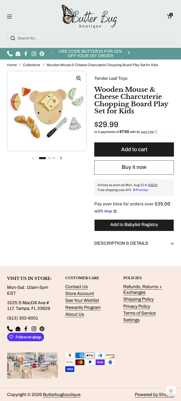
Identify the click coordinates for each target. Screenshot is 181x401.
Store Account (79, 293)
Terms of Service (139, 313)
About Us (74, 314)
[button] (169, 16)
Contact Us (76, 286)
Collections (31, 65)
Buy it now (134, 167)
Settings (131, 320)
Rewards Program (83, 307)
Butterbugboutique (61, 394)
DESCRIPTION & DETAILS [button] (121, 243)
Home (12, 65)
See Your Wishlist (82, 300)
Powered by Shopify (154, 394)
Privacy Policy (136, 306)
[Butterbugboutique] (89, 16)
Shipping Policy (138, 299)
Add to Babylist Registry (134, 224)
